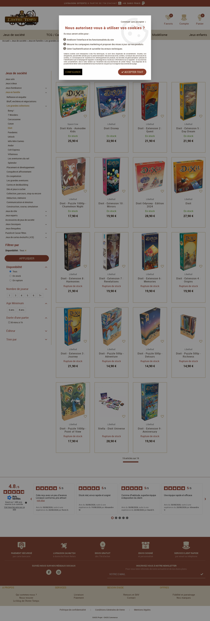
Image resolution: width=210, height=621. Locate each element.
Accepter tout (133, 72)
